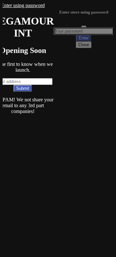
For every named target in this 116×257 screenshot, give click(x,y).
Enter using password (23, 5)
